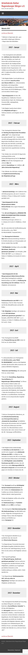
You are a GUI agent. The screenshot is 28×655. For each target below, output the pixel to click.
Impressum (17, 650)
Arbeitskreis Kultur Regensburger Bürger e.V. (13, 5)
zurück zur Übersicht (7, 33)
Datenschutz (11, 650)
